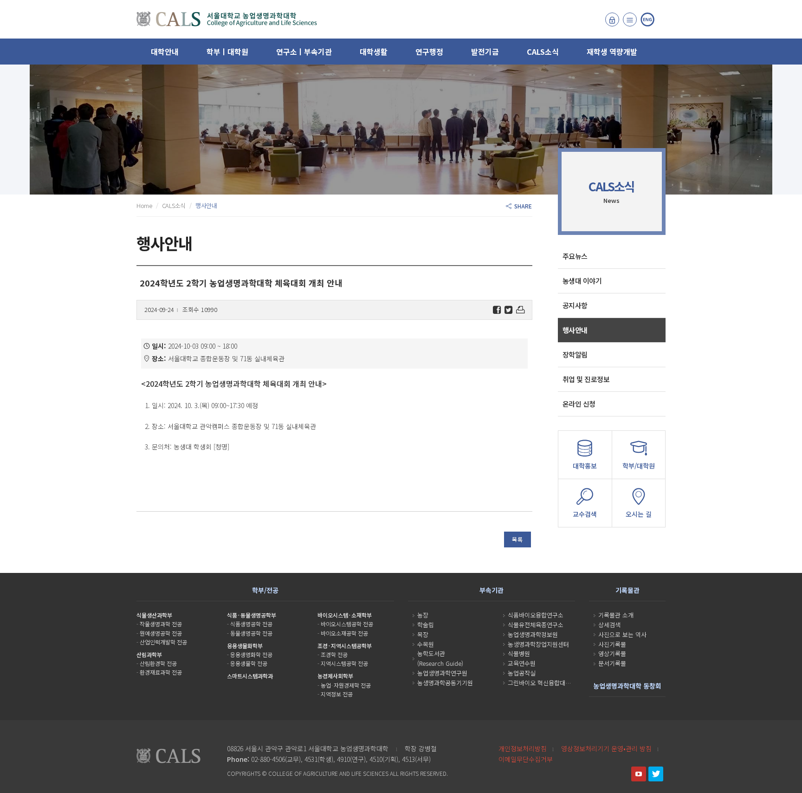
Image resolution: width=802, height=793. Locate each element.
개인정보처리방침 (522, 748)
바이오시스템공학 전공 (347, 624)
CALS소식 (543, 51)
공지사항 (575, 305)
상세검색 (609, 624)
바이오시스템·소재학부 (344, 615)
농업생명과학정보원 (533, 634)
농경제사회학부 (335, 676)
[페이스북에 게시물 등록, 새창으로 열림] (497, 310)
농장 (422, 615)
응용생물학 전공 (248, 663)
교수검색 (585, 514)
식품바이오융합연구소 (535, 615)
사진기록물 (612, 644)
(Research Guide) (440, 663)
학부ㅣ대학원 (227, 51)
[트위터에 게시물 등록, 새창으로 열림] (508, 310)
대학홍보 (585, 465)
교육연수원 (522, 663)
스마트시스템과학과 (250, 676)
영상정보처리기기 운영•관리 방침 (606, 748)
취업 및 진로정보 (586, 379)
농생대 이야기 (582, 281)
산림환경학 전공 (158, 663)
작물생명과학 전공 (161, 624)
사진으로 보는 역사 (622, 634)
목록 (517, 539)
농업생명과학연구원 (442, 673)
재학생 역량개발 (612, 51)
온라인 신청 (579, 404)
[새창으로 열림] (638, 774)
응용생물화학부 (245, 646)
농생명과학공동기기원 (445, 682)
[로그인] (612, 19)
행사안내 (575, 330)
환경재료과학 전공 (161, 672)
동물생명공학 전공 (251, 633)
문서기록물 (612, 663)
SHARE (521, 206)
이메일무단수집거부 (525, 759)
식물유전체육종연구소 (535, 624)
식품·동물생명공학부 (251, 615)
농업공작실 (522, 673)
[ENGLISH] (647, 19)
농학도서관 (431, 653)
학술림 (425, 624)
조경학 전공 (334, 654)
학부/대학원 (638, 465)
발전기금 (485, 51)
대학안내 (165, 51)
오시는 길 (639, 514)
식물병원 (519, 653)
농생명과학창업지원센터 (538, 644)
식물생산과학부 (154, 615)
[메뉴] (630, 19)
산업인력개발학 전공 (163, 642)
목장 (422, 634)
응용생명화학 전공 (251, 654)
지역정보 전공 (337, 694)
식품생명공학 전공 (251, 624)
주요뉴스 (575, 256)
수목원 (425, 644)
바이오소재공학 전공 (344, 633)
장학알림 (575, 354)
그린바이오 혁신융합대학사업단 (548, 682)
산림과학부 (149, 654)
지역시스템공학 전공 (344, 663)
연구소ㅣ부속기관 (304, 51)
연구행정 (429, 51)
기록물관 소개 (616, 615)
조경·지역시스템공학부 (344, 646)
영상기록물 (612, 653)
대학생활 (374, 51)
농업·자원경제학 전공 (346, 685)
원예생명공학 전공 (161, 633)
